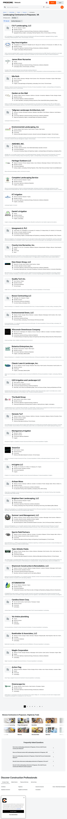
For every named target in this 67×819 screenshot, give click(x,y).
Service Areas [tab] (34, 782)
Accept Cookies (13, 811)
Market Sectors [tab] (14, 782)
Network (17, 2)
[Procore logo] (8, 2)
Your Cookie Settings (13, 814)
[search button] (62, 7)
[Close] (24, 797)
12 (39, 706)
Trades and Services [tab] (24, 782)
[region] (13, 807)
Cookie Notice (18, 808)
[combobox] (53, 7)
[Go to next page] (42, 706)
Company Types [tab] (5, 782)
